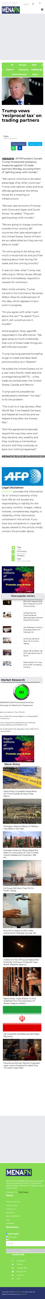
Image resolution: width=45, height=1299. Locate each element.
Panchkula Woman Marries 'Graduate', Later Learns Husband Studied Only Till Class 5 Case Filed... (21, 1065)
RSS (18, 1279)
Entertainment (15, 74)
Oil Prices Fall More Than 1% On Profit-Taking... (31, 641)
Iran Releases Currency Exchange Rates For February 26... (33, 629)
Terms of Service (13, 1202)
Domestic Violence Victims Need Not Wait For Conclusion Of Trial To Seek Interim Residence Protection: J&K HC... (20, 854)
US (9, 65)
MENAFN (8, 158)
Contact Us (10, 1209)
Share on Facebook (18, 144)
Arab (34, 65)
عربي (26, 4)
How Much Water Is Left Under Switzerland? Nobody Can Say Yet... (20, 932)
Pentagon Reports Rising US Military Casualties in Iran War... (20, 827)
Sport (33, 74)
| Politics (9, 70)
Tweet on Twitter (35, 144)
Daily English (13, 1234)
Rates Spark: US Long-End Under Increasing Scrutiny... (32, 664)
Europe (22, 65)
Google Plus (21, 1268)
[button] (33, 4)
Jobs (8, 1220)
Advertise (10, 1213)
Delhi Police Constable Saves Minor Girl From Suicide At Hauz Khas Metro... (20, 793)
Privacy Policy (12, 1205)
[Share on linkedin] (19, 148)
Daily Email (20, 1271)
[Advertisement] (22, 36)
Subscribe (25, 1251)
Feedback (10, 1223)
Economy (23, 70)
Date (6, 136)
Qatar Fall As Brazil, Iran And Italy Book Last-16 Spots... (33, 653)
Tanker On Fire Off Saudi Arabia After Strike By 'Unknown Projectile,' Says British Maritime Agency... (21, 962)
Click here (23, 1192)
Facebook (20, 1261)
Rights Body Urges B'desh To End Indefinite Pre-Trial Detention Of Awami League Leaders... (19, 1000)
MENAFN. (18, 1292)
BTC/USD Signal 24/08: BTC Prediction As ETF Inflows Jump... (33, 603)
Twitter (19, 1264)
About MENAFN (13, 1216)
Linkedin (20, 1275)
